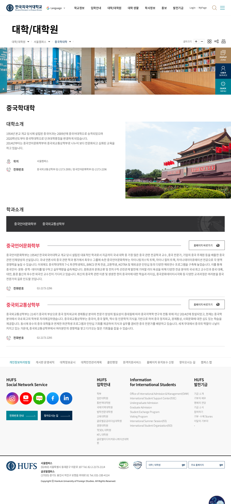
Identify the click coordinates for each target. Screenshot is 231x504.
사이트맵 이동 (222, 8)
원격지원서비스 (132, 362)
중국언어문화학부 (25, 224)
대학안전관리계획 (91, 362)
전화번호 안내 (16, 415)
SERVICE (223, 74)
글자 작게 (202, 41)
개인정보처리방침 (19, 362)
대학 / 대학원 (155, 464)
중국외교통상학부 (53, 224)
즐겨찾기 (209, 41)
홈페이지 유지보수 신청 (160, 362)
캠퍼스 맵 (206, 362)
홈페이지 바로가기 (203, 245)
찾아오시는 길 (187, 362)
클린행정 (112, 362)
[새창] (12, 394)
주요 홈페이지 (197, 464)
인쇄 (223, 41)
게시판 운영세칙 (45, 362)
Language (56, 8)
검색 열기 (214, 8)
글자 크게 (196, 41)
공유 (216, 41)
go (183, 464)
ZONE (223, 58)
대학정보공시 (67, 362)
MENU (223, 89)
